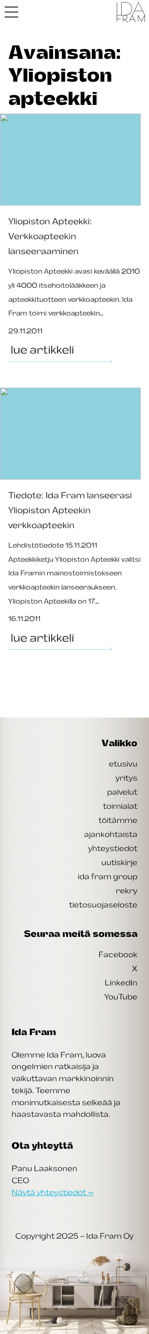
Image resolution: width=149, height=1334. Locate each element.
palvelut (122, 792)
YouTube (120, 997)
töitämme (118, 820)
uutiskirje (119, 862)
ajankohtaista (110, 834)
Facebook (118, 954)
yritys (126, 778)
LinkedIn (121, 982)
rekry (126, 890)
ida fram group (107, 876)
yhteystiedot (112, 848)
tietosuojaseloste (103, 905)
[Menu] (11, 12)
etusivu (123, 764)
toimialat (120, 806)
